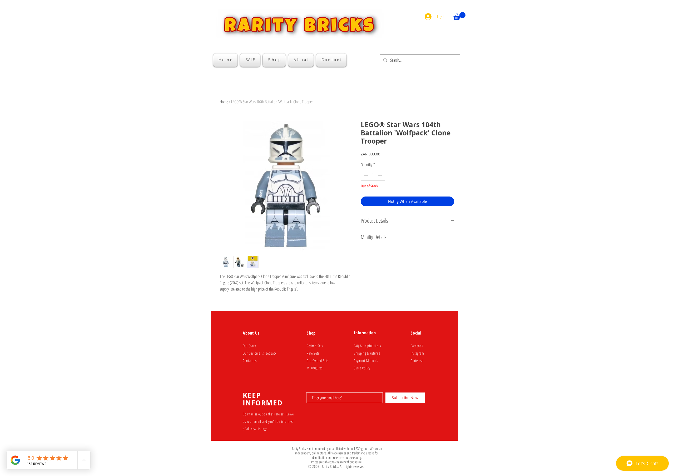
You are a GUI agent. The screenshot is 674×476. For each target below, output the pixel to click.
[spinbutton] (373, 175)
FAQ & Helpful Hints (367, 345)
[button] (459, 16)
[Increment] (380, 175)
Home (224, 102)
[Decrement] (365, 175)
